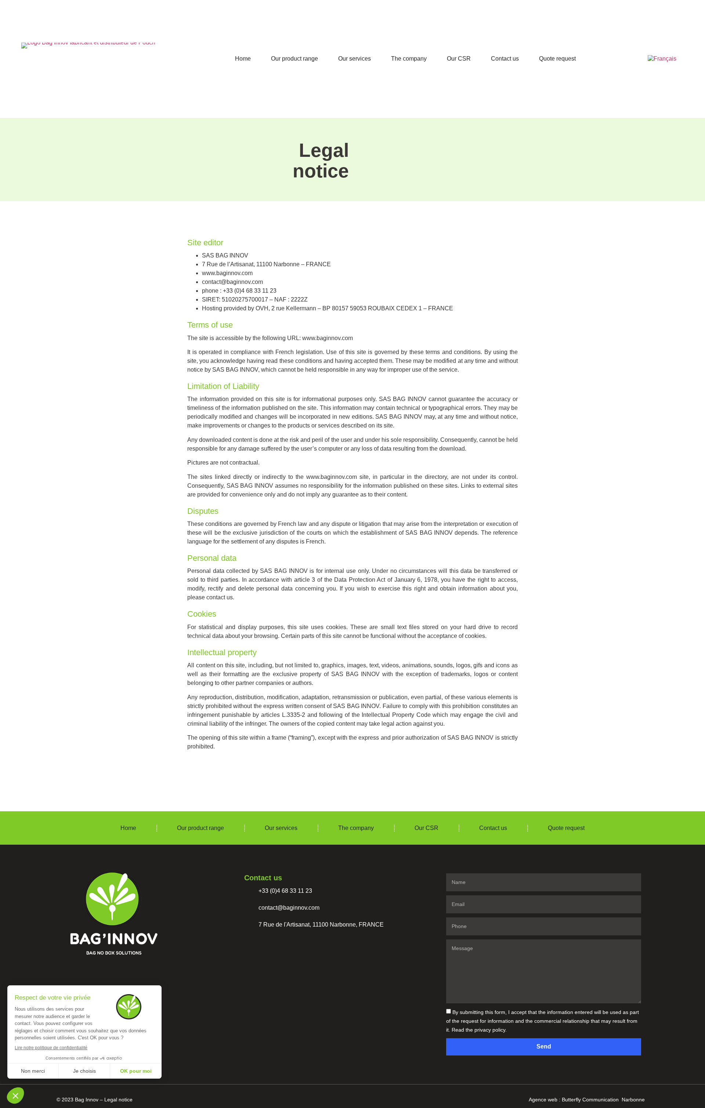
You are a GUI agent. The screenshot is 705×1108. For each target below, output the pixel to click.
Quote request (557, 58)
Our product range (294, 58)
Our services (354, 58)
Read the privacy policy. (479, 1030)
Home (243, 58)
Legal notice (118, 1099)
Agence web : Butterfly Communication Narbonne (587, 1099)
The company (409, 58)
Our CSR (459, 58)
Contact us (505, 58)
